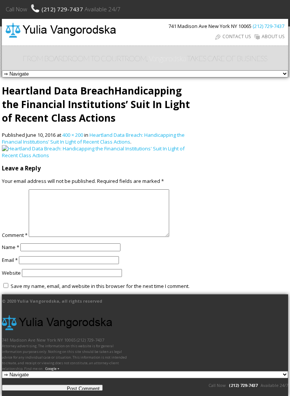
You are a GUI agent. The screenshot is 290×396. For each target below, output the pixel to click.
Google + (52, 368)
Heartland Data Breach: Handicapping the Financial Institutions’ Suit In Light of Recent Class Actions (93, 138)
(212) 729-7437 (63, 9)
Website (11, 272)
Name (10, 247)
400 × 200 (72, 134)
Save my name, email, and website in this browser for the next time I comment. (100, 286)
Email (10, 260)
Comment (15, 235)
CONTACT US (236, 36)
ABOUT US (273, 36)
